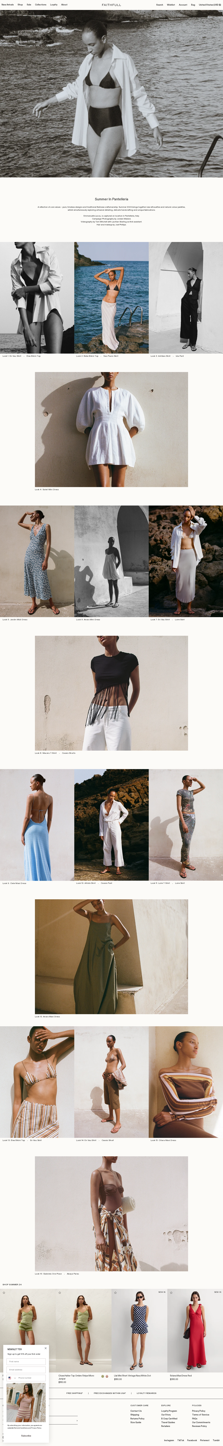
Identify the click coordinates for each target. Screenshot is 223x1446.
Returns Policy (137, 1419)
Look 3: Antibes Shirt (161, 356)
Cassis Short (108, 1140)
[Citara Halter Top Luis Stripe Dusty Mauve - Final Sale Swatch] (107, 1376)
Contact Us (136, 1411)
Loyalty (53, 5)
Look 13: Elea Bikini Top (14, 1140)
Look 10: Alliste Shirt (86, 883)
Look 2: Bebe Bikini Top (87, 356)
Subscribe (26, 1436)
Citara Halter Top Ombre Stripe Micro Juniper (76, 1377)
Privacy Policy (198, 1411)
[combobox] (12, 1378)
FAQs (194, 1419)
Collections (40, 5)
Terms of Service (200, 1415)
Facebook (192, 1440)
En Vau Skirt (36, 1140)
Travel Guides (168, 1422)
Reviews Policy (199, 1426)
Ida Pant (180, 356)
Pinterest (204, 1440)
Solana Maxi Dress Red (181, 1376)
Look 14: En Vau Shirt (86, 1140)
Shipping (134, 1415)
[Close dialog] (46, 1348)
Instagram (169, 1440)
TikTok (180, 1440)
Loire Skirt (180, 620)
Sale (29, 5)
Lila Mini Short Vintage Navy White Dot (132, 1376)
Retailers (165, 1426)
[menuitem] (8, 5)
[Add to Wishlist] (4, 1292)
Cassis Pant (106, 883)
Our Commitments (201, 1422)
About (64, 5)
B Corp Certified (169, 1419)
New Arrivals (8, 5)
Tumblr (216, 1440)
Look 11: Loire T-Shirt (160, 883)
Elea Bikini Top (34, 356)
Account (183, 5)
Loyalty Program (169, 1411)
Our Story (166, 1415)
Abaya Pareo (73, 1274)
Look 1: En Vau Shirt (12, 356)
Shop (20, 5)
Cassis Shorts (68, 753)
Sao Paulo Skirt (111, 356)
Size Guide (135, 1422)
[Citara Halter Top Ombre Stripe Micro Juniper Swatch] (103, 1376)
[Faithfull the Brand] (111, 5)
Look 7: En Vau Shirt (160, 620)
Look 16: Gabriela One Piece (48, 1274)
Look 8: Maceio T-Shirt (46, 753)
